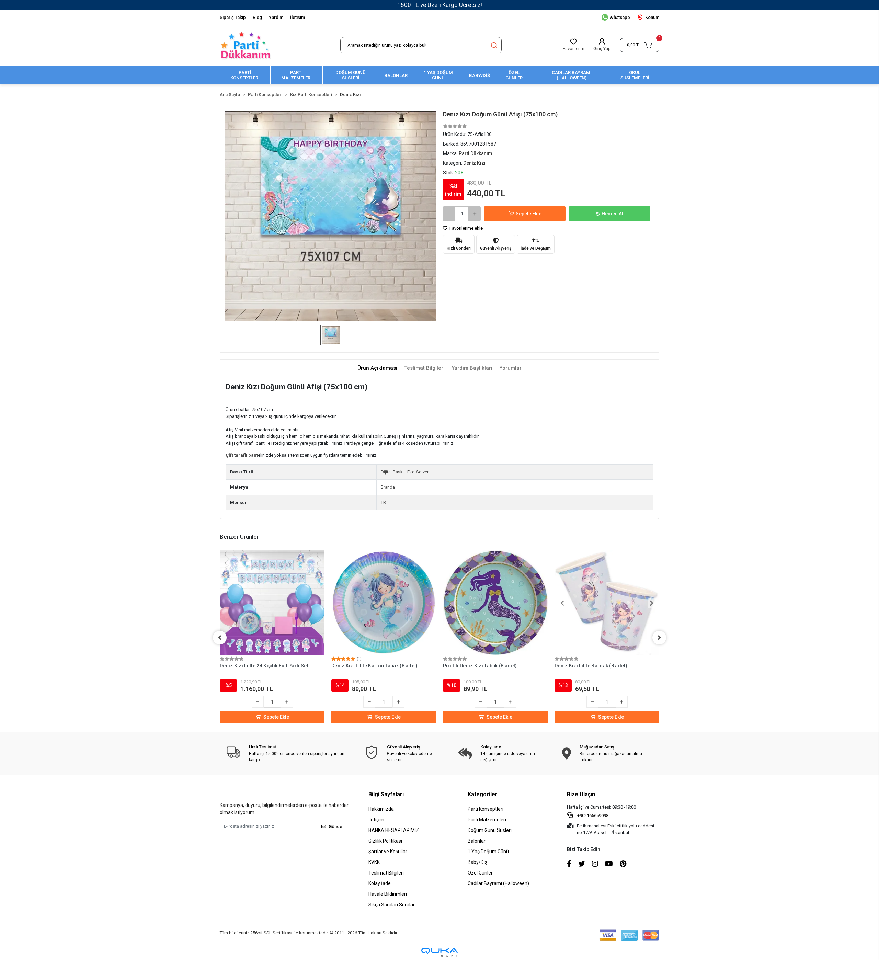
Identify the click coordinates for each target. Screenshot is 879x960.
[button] (639, 45)
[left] (220, 637)
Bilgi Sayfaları (386, 794)
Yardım (276, 17)
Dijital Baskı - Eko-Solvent (406, 472)
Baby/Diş (477, 862)
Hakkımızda (381, 809)
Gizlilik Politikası (385, 841)
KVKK (374, 862)
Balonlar (477, 841)
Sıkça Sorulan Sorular (391, 904)
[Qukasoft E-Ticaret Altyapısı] (439, 952)
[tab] (377, 368)
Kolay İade (379, 883)
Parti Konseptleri (485, 809)
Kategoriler (483, 794)
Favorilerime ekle (465, 228)
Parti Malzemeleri (487, 819)
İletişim (297, 17)
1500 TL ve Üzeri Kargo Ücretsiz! (439, 4)
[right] (659, 637)
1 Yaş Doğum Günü (488, 851)
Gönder (336, 826)
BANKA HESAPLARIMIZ (393, 830)
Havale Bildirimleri (387, 894)
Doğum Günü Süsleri (490, 830)
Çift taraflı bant (242, 455)
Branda (388, 487)
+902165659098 (592, 815)
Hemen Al (612, 213)
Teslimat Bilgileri (386, 873)
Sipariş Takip (233, 17)
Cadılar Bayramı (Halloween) (498, 883)
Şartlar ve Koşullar (387, 851)
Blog (257, 17)
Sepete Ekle (528, 213)
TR (383, 502)
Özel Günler (480, 873)
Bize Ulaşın (581, 794)
